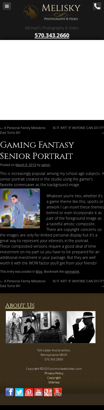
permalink (72, 271)
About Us (19, 305)
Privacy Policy (54, 373)
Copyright (54, 377)
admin (45, 164)
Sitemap (54, 382)
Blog (39, 271)
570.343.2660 (52, 35)
